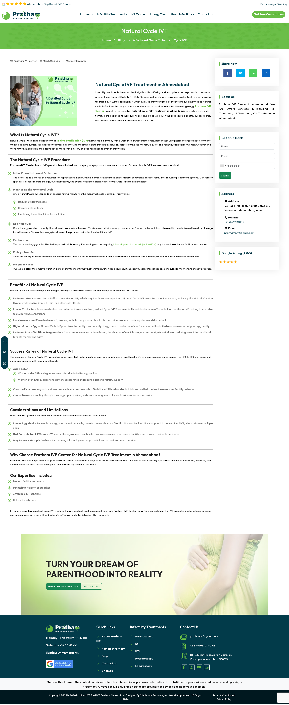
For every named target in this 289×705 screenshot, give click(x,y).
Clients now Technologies (153, 695)
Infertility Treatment (111, 14)
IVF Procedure (144, 636)
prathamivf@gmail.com (239, 232)
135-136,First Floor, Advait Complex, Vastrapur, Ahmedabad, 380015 (211, 657)
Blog (105, 656)
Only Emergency (62, 652)
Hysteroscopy (144, 658)
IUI (136, 643)
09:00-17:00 (66, 638)
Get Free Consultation (269, 14)
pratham (85, 14)
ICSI (137, 651)
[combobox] (223, 166)
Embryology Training (273, 4)
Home (106, 40)
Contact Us (205, 14)
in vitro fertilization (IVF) (72, 140)
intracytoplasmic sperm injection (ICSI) (134, 244)
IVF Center (138, 14)
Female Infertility (113, 648)
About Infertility (181, 14)
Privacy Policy (224, 699)
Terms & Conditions (223, 695)
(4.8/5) (247, 253)
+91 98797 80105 (234, 222)
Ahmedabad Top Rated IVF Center (49, 4)
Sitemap (107, 670)
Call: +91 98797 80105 (202, 645)
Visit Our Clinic (91, 586)
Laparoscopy (143, 666)
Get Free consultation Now (63, 586)
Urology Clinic (158, 14)
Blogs (122, 40)
